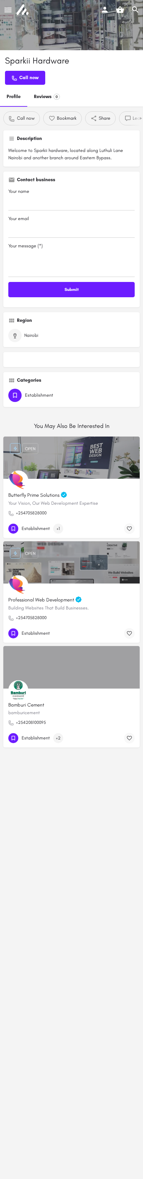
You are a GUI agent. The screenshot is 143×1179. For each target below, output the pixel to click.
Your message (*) (25, 246)
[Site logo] (23, 10)
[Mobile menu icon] (8, 10)
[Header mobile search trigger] (135, 9)
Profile (14, 96)
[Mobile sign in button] (104, 9)
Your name (18, 191)
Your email (18, 218)
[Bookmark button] (129, 528)
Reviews (46, 96)
